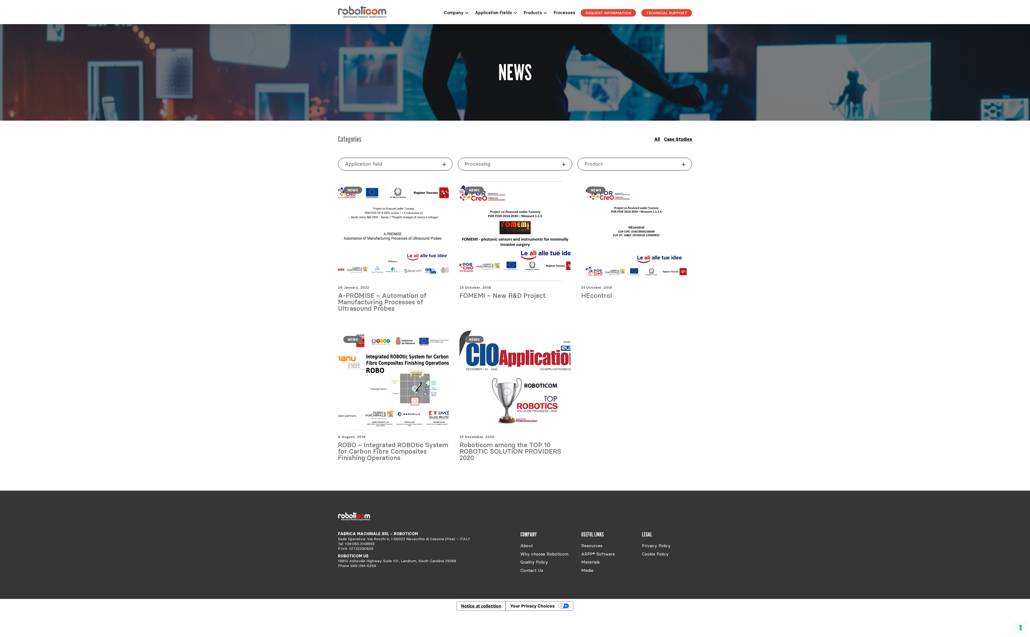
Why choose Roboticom (544, 554)
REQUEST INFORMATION (608, 12)
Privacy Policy (656, 545)
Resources (591, 545)
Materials (590, 562)
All (657, 139)
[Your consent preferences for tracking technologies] (1021, 628)
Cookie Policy (655, 554)
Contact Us (531, 570)
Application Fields (493, 12)
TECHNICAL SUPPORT (666, 12)
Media (587, 570)
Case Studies (678, 139)
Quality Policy (534, 562)
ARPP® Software (598, 554)
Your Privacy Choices (532, 606)
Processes (564, 12)
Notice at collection (481, 606)
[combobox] (395, 164)
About (526, 545)
